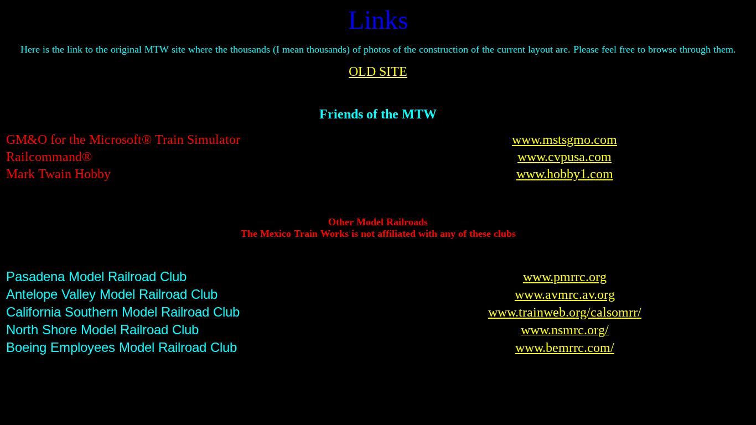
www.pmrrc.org (565, 276)
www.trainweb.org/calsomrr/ (564, 312)
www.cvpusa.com (564, 156)
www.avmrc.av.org (565, 294)
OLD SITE (378, 71)
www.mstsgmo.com (564, 139)
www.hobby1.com (564, 174)
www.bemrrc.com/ (564, 347)
